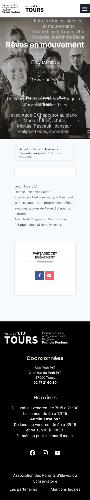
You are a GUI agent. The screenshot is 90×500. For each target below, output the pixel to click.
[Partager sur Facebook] (39, 275)
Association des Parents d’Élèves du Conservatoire (45, 478)
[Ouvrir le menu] (85, 8)
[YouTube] (57, 452)
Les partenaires (23, 489)
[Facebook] (32, 452)
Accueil (24, 149)
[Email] (49, 275)
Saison (36, 149)
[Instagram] (45, 452)
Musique (50, 149)
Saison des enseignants (33, 153)
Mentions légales (65, 489)
